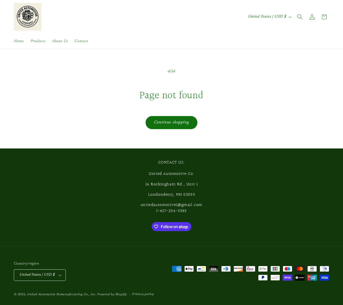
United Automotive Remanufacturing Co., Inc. (61, 294)
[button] (300, 17)
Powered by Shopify (112, 294)
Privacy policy (143, 294)
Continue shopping (171, 122)
